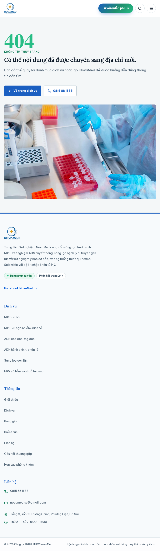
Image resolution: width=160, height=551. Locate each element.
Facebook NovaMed (18, 288)
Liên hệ (9, 443)
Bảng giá (10, 421)
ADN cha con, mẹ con (19, 339)
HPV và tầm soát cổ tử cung (24, 371)
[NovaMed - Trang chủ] (10, 8)
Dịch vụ (9, 410)
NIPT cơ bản (12, 317)
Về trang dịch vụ (25, 91)
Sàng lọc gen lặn (16, 360)
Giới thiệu (11, 400)
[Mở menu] (151, 8)
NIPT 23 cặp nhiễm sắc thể (23, 328)
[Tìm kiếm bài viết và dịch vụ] (140, 8)
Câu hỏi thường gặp (18, 454)
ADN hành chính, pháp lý (21, 350)
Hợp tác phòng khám (19, 464)
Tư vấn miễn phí (113, 8)
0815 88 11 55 (63, 91)
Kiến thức (11, 432)
